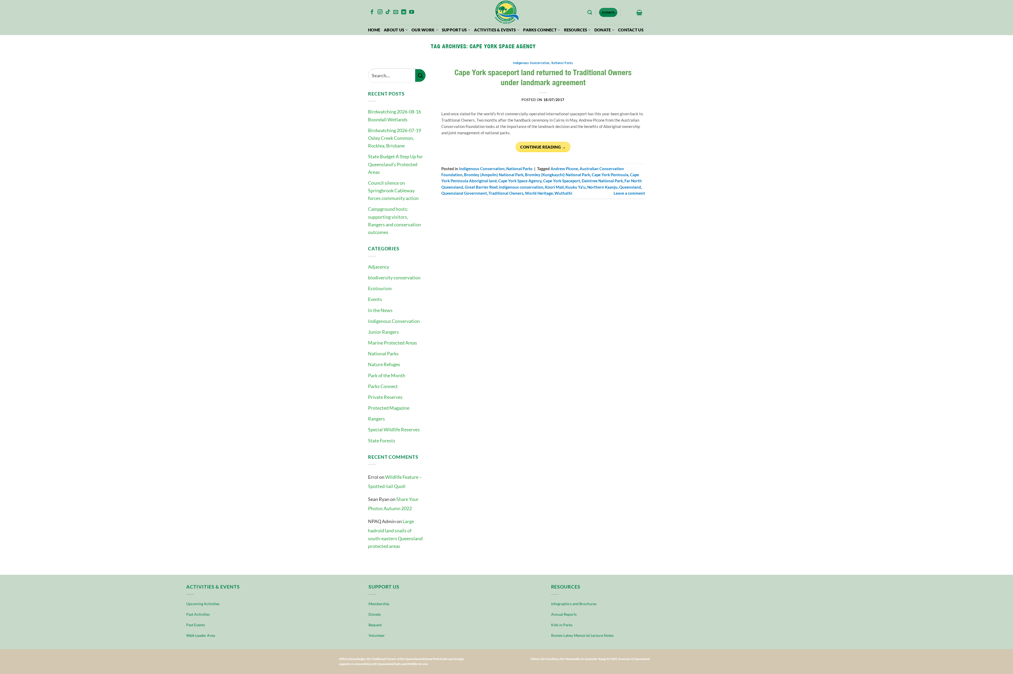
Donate (602, 30)
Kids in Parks (561, 625)
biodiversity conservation (394, 277)
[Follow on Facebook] (372, 12)
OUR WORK (423, 30)
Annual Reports (564, 614)
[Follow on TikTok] (387, 12)
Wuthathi (563, 193)
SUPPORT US (454, 30)
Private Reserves (385, 397)
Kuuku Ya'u (575, 187)
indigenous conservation (521, 187)
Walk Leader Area (200, 635)
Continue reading (543, 147)
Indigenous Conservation (394, 321)
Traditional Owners (506, 193)
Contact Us (630, 30)
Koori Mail (554, 187)
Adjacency (378, 267)
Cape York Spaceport (561, 181)
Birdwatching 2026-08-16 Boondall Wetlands (394, 115)
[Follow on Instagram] (380, 12)
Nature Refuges (384, 364)
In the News (380, 310)
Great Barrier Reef (481, 187)
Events (375, 299)
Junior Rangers (383, 332)
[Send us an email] (395, 12)
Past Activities (198, 614)
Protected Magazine (388, 408)
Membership (379, 603)
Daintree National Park (602, 181)
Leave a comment (629, 193)
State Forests (381, 440)
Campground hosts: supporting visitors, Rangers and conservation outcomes (394, 220)
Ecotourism (380, 288)
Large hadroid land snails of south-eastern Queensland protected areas (395, 533)
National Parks (383, 353)
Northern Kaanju (602, 187)
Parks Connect (540, 30)
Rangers (376, 419)
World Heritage (539, 193)
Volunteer (377, 635)
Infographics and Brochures (573, 603)
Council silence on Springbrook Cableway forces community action (393, 190)
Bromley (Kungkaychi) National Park (557, 175)
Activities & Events (495, 30)
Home (374, 30)
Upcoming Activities (202, 603)
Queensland (630, 187)
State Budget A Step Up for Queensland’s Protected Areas (395, 164)
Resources (575, 30)
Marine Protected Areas (392, 343)
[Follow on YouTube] (411, 12)
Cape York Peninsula (610, 175)
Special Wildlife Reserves (394, 429)
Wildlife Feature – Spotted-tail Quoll (395, 481)
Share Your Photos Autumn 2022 (393, 503)
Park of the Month (386, 375)
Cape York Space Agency (520, 181)
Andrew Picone (564, 168)
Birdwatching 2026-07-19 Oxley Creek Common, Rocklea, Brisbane (394, 138)
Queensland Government (464, 193)
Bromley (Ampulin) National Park (493, 175)
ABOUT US (394, 30)
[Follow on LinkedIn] (403, 12)
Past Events (195, 625)
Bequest (375, 625)
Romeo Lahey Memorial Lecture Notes (582, 635)
